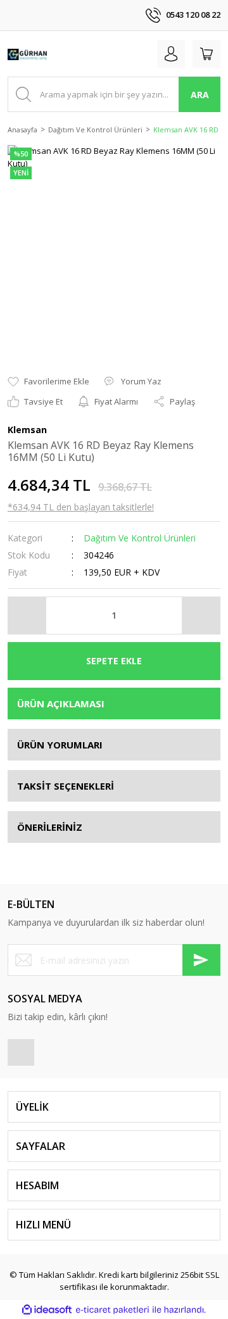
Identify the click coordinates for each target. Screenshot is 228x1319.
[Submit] (201, 960)
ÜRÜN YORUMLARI (60, 744)
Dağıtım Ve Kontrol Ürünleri (140, 538)
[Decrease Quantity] (27, 615)
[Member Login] (171, 54)
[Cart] (206, 54)
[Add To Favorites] (48, 382)
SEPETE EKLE (114, 661)
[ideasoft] (47, 1310)
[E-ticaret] (112, 1310)
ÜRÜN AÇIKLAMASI (60, 703)
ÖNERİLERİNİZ (49, 827)
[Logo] (28, 53)
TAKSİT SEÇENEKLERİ (65, 785)
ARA (200, 95)
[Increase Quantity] (201, 615)
